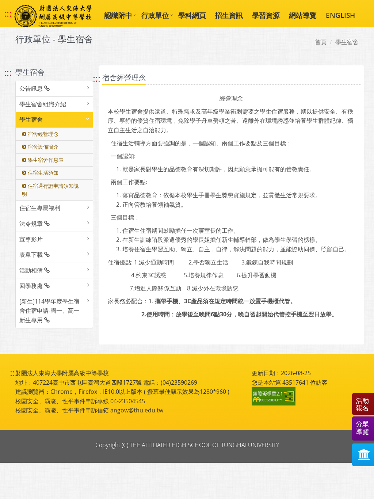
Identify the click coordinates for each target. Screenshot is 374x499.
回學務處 (31, 286)
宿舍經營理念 (42, 133)
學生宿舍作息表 (45, 159)
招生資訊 (229, 15)
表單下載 (31, 255)
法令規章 (31, 224)
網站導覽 (303, 15)
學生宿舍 (347, 42)
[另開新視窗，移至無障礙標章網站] (275, 396)
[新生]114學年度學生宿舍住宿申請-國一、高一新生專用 (49, 310)
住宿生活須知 (42, 172)
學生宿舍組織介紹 (42, 104)
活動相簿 (31, 270)
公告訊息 (31, 88)
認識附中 (118, 15)
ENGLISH (340, 15)
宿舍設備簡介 (42, 146)
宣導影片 (31, 239)
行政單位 (155, 15)
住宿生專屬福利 (39, 208)
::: (8, 13)
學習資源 (266, 15)
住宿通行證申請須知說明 (50, 189)
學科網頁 (192, 15)
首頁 (321, 42)
